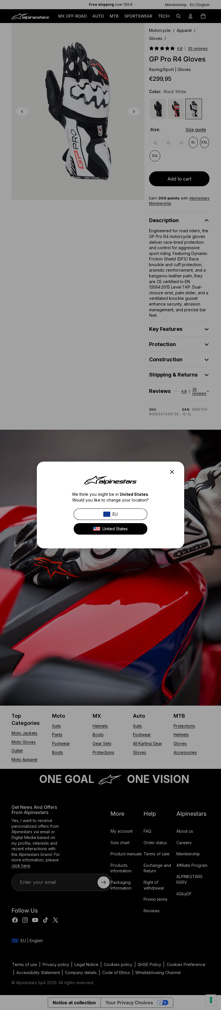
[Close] (174, 472)
